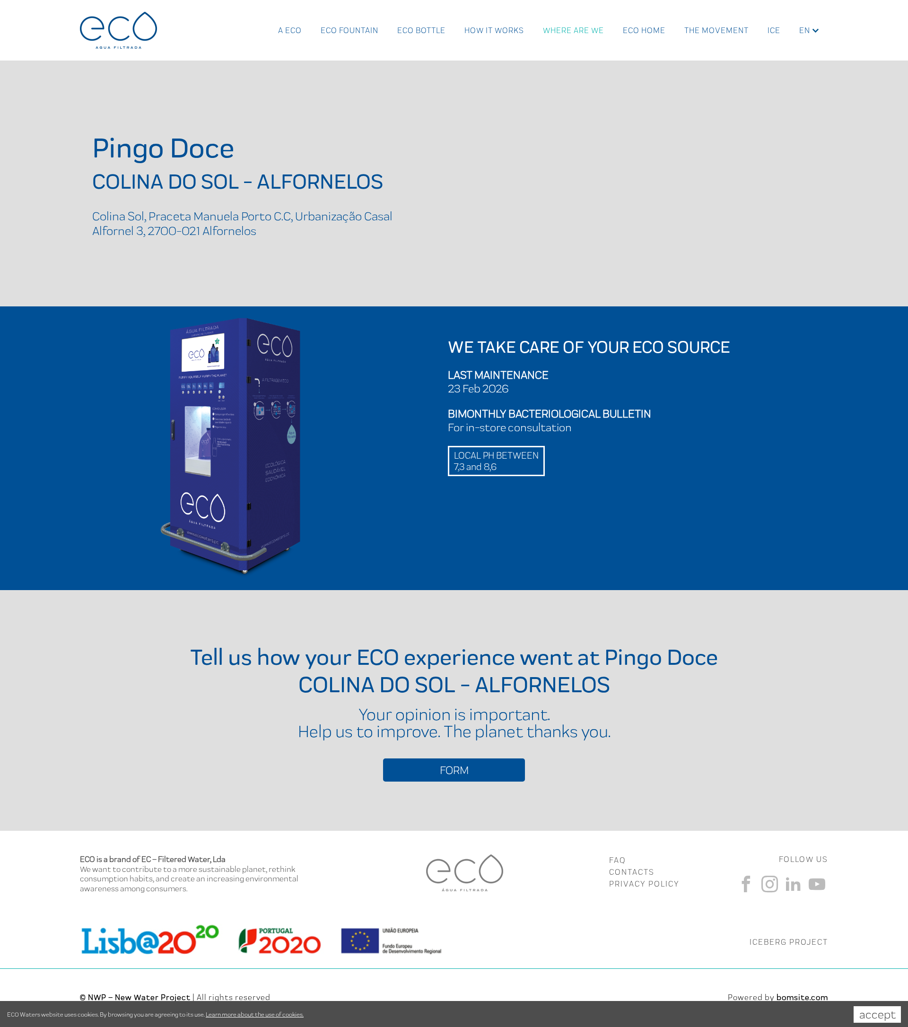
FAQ (617, 860)
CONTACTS (632, 872)
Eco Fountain (349, 30)
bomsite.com (802, 997)
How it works (494, 30)
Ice (774, 30)
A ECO (290, 30)
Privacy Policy (644, 883)
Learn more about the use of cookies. (255, 1014)
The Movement (716, 30)
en (804, 30)
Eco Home (644, 30)
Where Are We (573, 30)
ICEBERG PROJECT (789, 942)
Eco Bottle (421, 30)
